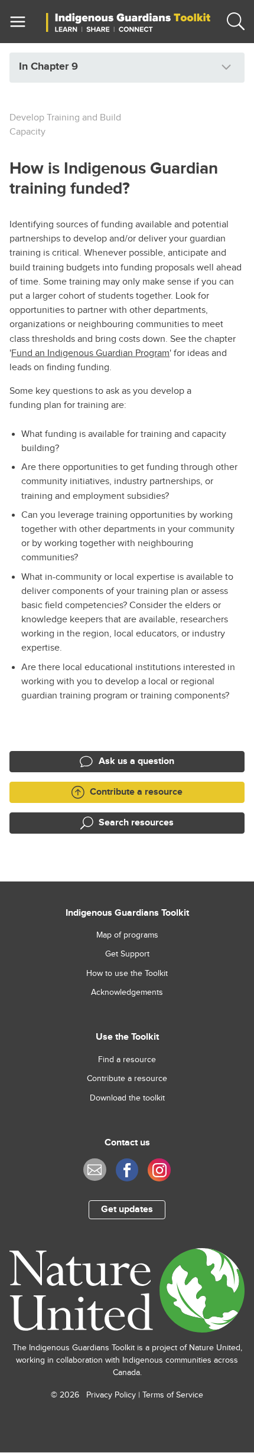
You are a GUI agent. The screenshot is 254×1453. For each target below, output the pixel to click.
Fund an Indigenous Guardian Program (90, 353)
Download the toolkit (127, 1098)
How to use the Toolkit (127, 973)
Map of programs (127, 935)
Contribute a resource (127, 1078)
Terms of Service (172, 1395)
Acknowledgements (127, 992)
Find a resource (127, 1060)
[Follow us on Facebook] (127, 1169)
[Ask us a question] (94, 1169)
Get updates (127, 1209)
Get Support (127, 954)
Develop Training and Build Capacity (65, 125)
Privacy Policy (111, 1395)
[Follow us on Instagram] (159, 1169)
